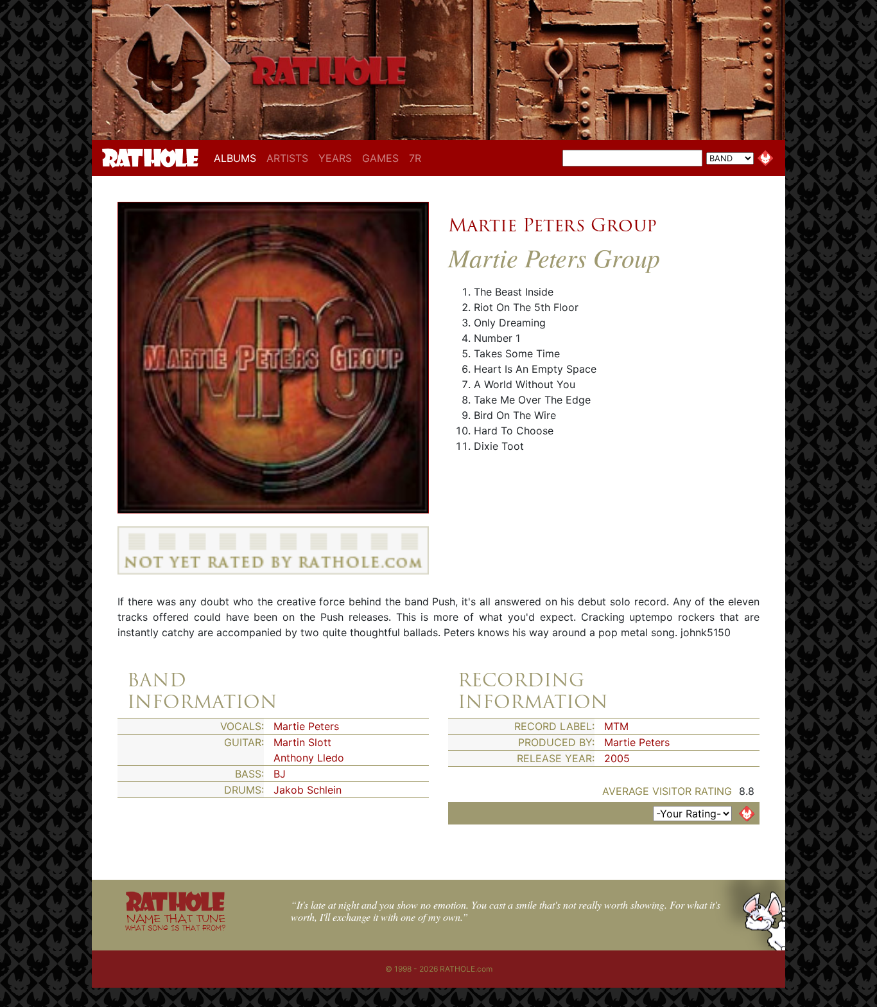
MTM (616, 726)
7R (415, 158)
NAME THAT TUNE (175, 922)
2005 (617, 758)
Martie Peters (306, 726)
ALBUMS (237, 158)
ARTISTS (287, 158)
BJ (280, 773)
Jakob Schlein (308, 789)
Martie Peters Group (552, 225)
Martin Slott (302, 742)
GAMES (380, 158)
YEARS (335, 158)
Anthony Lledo (309, 757)
